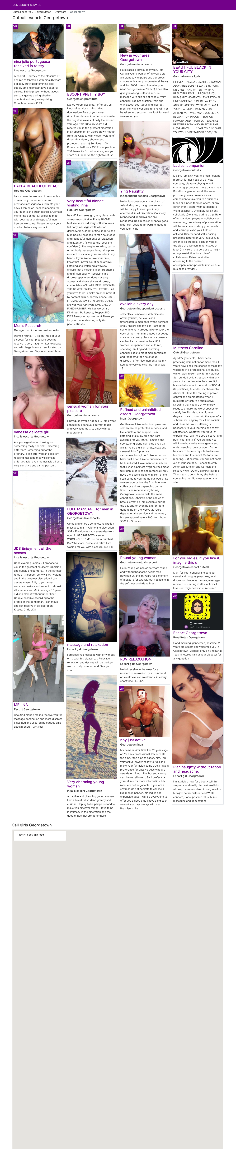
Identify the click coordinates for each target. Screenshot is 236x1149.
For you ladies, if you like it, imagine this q (196, 560)
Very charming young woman (85, 784)
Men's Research (27, 325)
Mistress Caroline (188, 348)
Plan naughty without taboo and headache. (197, 769)
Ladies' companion (189, 165)
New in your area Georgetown (134, 57)
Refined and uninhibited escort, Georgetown (140, 411)
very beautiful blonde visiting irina (85, 203)
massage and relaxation (87, 644)
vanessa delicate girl (31, 432)
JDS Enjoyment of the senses (32, 550)
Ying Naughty (132, 191)
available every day (137, 304)
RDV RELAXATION (136, 659)
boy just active (133, 740)
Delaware (60, 11)
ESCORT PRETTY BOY (86, 94)
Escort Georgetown (190, 633)
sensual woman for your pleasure (87, 408)
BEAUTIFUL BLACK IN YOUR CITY (192, 69)
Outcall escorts (21, 11)
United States (43, 11)
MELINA (21, 705)
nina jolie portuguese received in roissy (32, 63)
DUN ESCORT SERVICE (26, 5)
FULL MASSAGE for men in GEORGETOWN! (90, 511)
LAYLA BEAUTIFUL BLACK (37, 186)
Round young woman (138, 558)
